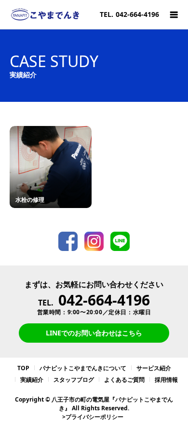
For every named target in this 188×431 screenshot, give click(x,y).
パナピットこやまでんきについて (83, 368)
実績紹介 (31, 379)
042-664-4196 (104, 300)
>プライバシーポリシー (92, 417)
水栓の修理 (29, 199)
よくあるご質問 (124, 379)
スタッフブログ (74, 379)
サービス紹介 (153, 368)
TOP (23, 368)
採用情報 (166, 379)
